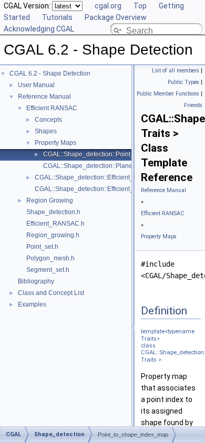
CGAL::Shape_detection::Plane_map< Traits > (109, 166)
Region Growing (49, 200)
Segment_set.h (47, 269)
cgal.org (108, 6)
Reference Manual (44, 96)
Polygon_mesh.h (50, 258)
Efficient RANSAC (51, 108)
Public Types (183, 82)
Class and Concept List (51, 293)
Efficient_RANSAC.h (55, 223)
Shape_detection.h (53, 212)
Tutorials (57, 17)
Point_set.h (42, 246)
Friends (193, 105)
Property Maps (55, 142)
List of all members (175, 70)
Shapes (46, 131)
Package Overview (116, 17)
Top (140, 6)
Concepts (48, 119)
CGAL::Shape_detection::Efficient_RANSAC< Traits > (111, 177)
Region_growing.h (52, 235)
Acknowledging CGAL (39, 29)
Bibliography (36, 281)
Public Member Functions (168, 93)
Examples (32, 304)
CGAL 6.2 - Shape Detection (49, 73)
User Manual (36, 85)
